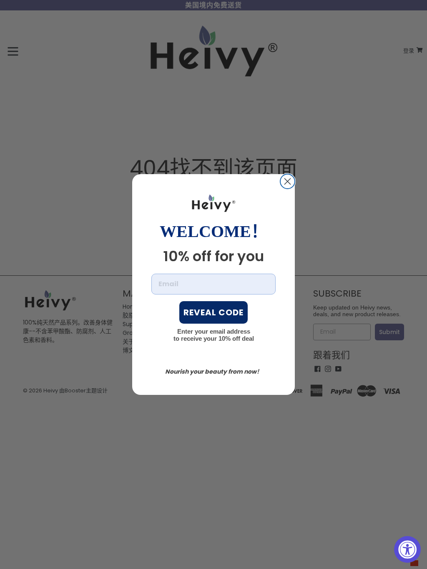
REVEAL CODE (213, 312)
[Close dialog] (287, 181)
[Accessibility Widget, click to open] (407, 549)
